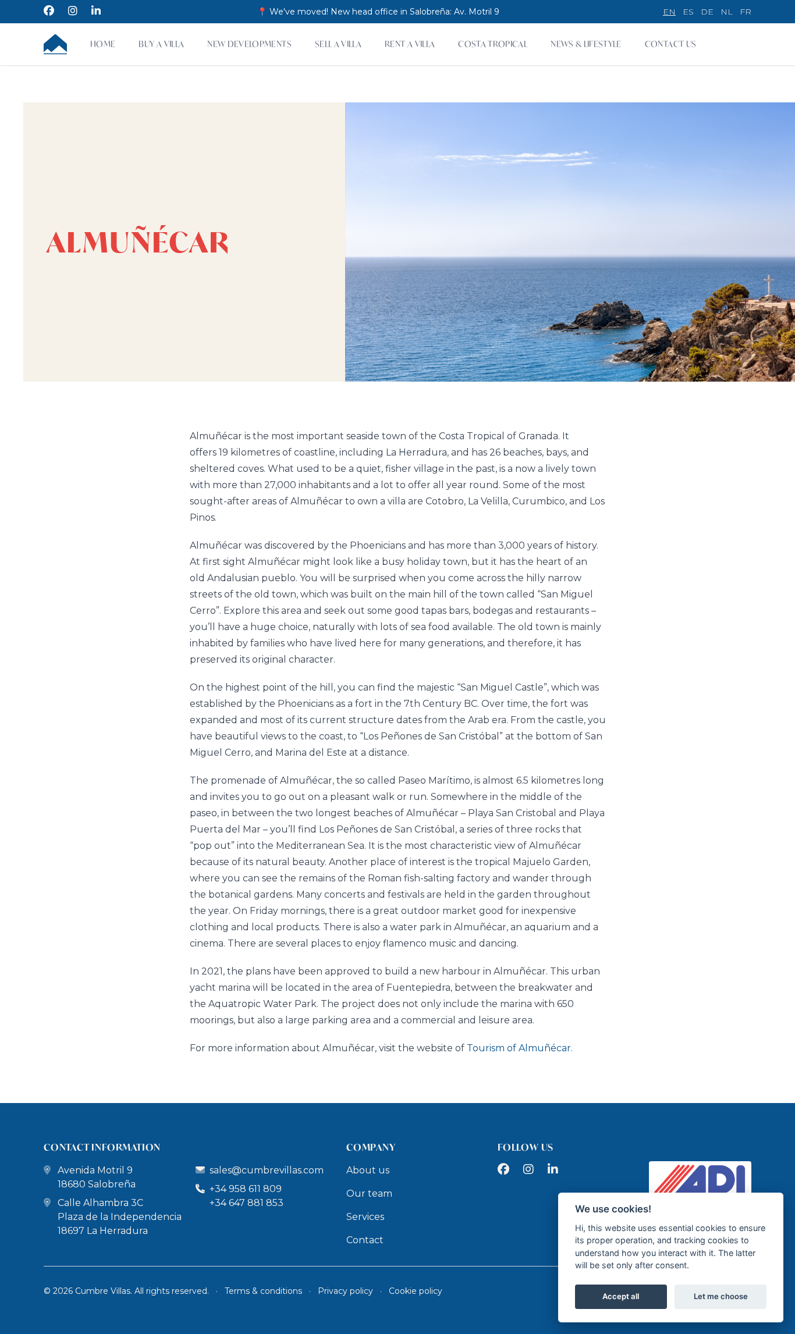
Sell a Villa (338, 43)
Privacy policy (345, 1291)
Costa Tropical (492, 43)
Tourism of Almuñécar (519, 1048)
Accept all (620, 1296)
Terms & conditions (263, 1291)
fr (745, 11)
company (371, 1147)
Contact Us (671, 43)
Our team (369, 1193)
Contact (365, 1240)
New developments (249, 43)
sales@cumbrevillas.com (267, 1170)
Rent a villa (410, 43)
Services (365, 1216)
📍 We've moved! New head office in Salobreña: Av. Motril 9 (378, 11)
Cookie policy (415, 1291)
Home (102, 43)
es (688, 11)
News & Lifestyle (586, 43)
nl (727, 11)
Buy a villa (161, 43)
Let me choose (721, 1296)
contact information (102, 1147)
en (669, 11)
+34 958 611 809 (244, 1188)
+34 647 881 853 (246, 1202)
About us (367, 1170)
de (707, 11)
